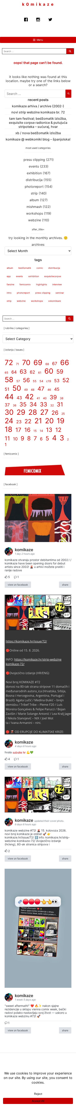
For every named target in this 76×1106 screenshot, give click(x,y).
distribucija (34, 180)
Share (65, 584)
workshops (34, 213)
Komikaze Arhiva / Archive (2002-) (38, 106)
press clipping (34, 160)
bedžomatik (24, 268)
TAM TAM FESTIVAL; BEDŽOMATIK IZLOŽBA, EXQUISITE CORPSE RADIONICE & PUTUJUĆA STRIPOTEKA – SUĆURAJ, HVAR (38, 122)
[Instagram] (38, 18)
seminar (60, 292)
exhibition (34, 173)
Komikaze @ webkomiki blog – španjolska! (38, 139)
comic (39, 268)
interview (57, 284)
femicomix (25, 284)
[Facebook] (26, 18)
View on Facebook (18, 584)
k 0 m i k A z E (38, 4)
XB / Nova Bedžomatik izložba (38, 133)
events (34, 166)
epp (9, 276)
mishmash (34, 207)
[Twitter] (50, 18)
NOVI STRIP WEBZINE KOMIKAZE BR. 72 (38, 112)
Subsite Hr (19, 752)
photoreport (34, 186)
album (34, 200)
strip (34, 193)
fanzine (10, 284)
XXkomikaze (54, 301)
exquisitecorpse (52, 276)
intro (9, 292)
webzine (34, 220)
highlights (41, 284)
